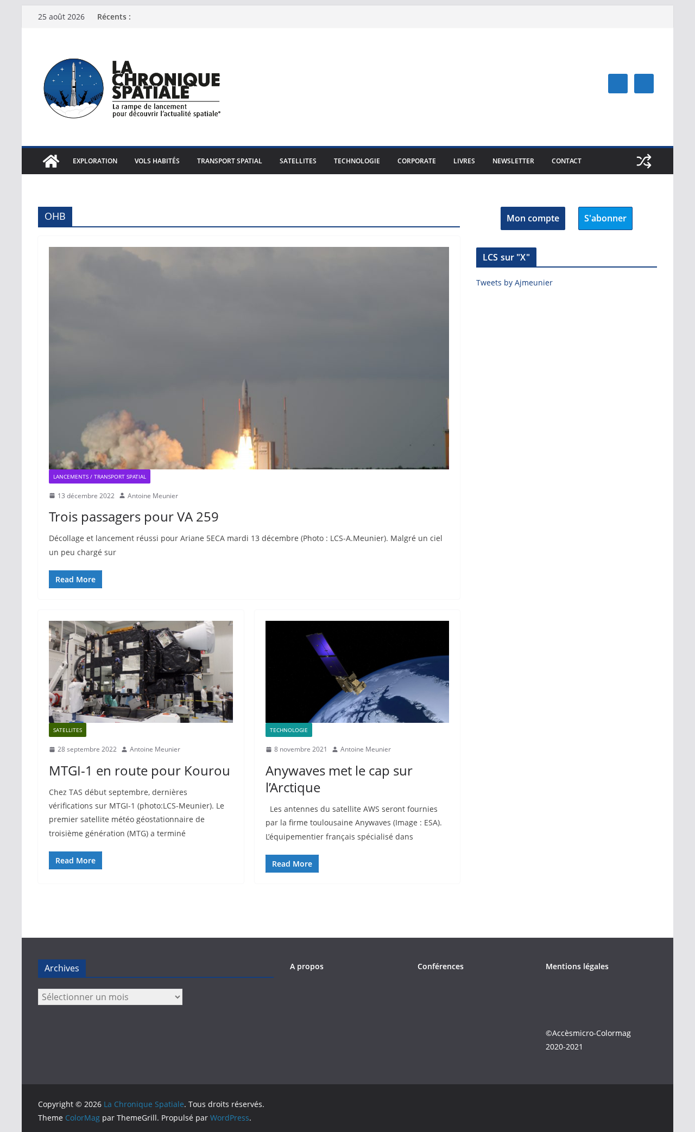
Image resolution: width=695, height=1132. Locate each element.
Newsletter (513, 161)
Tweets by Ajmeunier (514, 282)
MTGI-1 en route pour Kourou (139, 770)
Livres (464, 161)
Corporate (416, 161)
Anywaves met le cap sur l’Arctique (339, 778)
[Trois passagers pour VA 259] (249, 358)
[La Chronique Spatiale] (51, 161)
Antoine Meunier (153, 495)
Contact (567, 161)
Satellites (298, 161)
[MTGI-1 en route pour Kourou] (141, 672)
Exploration (95, 161)
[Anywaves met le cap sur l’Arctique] (358, 672)
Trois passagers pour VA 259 (134, 516)
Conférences (441, 966)
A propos (307, 966)
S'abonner (605, 218)
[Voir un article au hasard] (644, 161)
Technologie (357, 161)
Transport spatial (229, 161)
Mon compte (533, 218)
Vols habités (157, 161)
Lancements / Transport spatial (99, 476)
